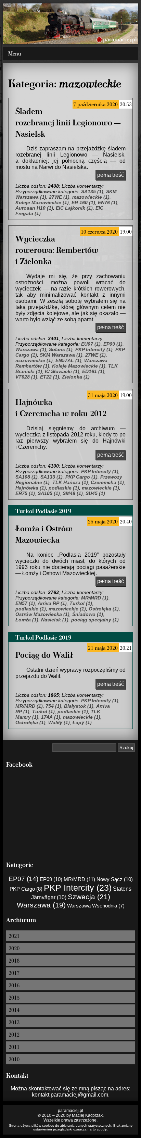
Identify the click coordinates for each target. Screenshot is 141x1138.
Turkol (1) (80, 603)
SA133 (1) (51, 477)
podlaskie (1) (64, 488)
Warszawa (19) (41, 905)
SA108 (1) (26, 477)
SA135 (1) (92, 191)
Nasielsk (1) (54, 619)
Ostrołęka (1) (104, 608)
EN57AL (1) (68, 360)
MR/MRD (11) (79, 879)
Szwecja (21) (89, 897)
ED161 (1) (93, 371)
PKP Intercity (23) (78, 887)
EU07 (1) (91, 344)
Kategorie (19, 864)
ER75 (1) (25, 493)
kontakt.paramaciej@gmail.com (70, 1095)
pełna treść (110, 175)
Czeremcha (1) (107, 482)
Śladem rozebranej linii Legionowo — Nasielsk (67, 122)
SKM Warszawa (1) (61, 355)
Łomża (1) (26, 619)
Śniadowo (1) (87, 614)
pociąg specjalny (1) (95, 619)
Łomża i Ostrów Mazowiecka (43, 533)
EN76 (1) (107, 202)
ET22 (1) (49, 377)
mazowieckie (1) (91, 197)
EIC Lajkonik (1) (74, 208)
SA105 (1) (49, 493)
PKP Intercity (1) (94, 349)
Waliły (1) (59, 722)
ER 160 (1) (83, 202)
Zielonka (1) (76, 377)
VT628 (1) (26, 377)
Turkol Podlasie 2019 (43, 510)
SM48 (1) (73, 493)
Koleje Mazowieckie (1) (42, 202)
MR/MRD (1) (94, 598)
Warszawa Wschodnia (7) (96, 905)
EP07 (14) (23, 878)
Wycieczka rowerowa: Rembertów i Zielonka (56, 250)
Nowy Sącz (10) (115, 879)
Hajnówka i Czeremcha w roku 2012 (60, 407)
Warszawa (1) (30, 349)
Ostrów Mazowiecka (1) (42, 614)
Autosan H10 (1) (34, 208)
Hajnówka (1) (30, 488)
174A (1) (50, 717)
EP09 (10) (51, 879)
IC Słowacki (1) (62, 371)
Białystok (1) (78, 706)
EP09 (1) (113, 344)
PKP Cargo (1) (81, 477)
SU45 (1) (95, 493)
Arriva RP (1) (52, 603)
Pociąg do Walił (44, 654)
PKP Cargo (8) (26, 889)
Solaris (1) (61, 349)
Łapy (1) (82, 722)
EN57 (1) (25, 603)
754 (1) (53, 706)
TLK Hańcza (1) (70, 482)
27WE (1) (59, 197)
